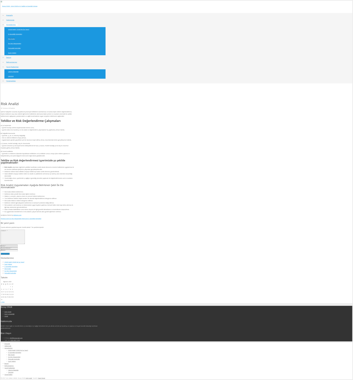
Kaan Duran (41, 378)
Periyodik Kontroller (10, 273)
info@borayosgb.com (16, 338)
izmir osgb (29, 378)
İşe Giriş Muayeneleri (10, 271)
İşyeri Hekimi (8, 264)
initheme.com (17, 215)
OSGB (6, 316)
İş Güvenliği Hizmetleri (10, 266)
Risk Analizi (7, 269)
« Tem (3, 302)
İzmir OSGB (7, 312)
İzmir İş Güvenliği (9, 314)
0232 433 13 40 (15, 340)
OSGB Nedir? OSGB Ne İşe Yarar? (14, 262)
